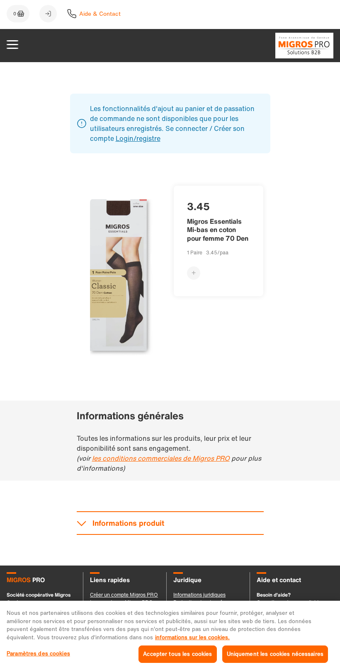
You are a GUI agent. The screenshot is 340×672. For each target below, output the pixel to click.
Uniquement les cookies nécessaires (275, 654)
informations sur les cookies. (192, 637)
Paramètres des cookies (38, 653)
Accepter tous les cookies (177, 654)
